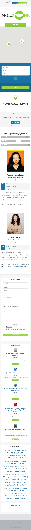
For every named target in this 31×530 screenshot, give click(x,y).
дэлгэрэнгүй (15, 364)
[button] (22, 41)
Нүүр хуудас (4, 117)
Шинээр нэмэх (22, 3)
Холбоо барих (19, 522)
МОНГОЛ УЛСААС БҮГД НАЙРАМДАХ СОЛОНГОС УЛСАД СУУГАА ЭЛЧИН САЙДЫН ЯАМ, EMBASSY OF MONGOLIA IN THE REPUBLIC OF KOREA (15, 466)
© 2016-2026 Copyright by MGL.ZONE (15, 525)
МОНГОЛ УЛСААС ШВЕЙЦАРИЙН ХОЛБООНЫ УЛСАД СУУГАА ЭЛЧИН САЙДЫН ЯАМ (15, 477)
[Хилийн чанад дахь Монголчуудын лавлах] (15, 15)
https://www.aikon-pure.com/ (17, 266)
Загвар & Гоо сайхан (13, 117)
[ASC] (29, 145)
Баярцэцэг (8, 482)
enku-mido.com (18, 527)
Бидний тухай (11, 522)
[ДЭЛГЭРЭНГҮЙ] (15, 152)
